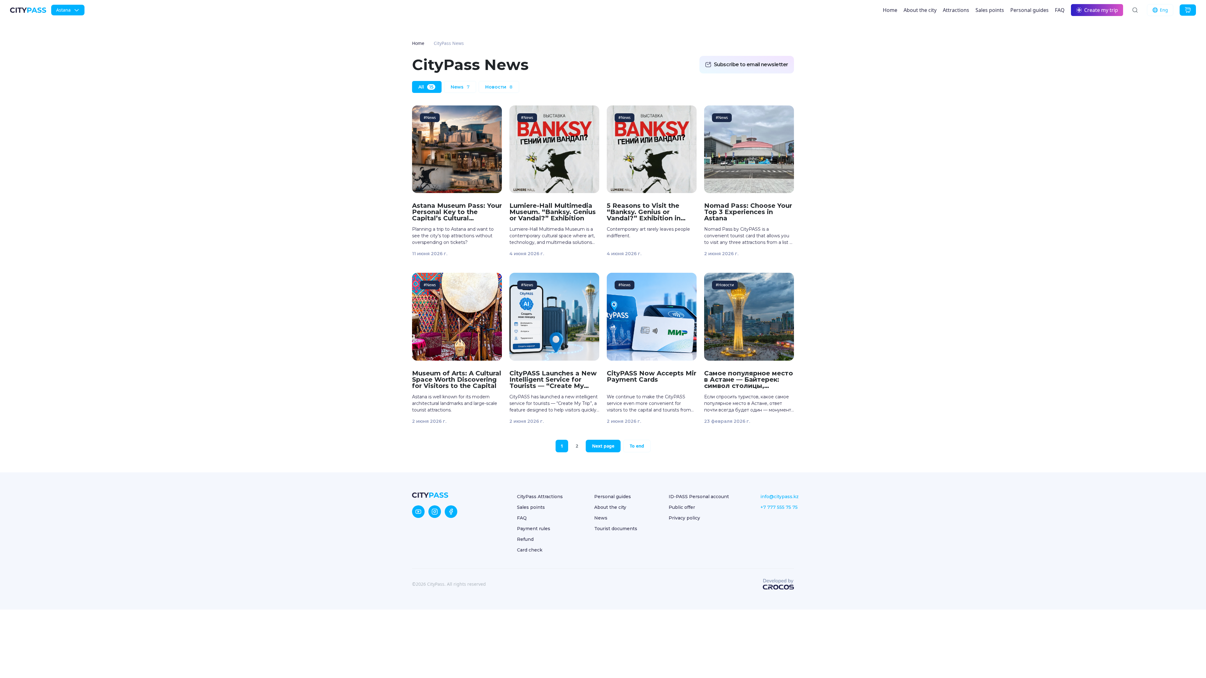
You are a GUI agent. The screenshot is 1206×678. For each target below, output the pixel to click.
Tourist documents (615, 528)
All (425, 87)
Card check (529, 550)
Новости (499, 87)
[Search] (1135, 10)
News (460, 87)
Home (890, 10)
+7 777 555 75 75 (779, 507)
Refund (525, 539)
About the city (920, 10)
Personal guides (1029, 10)
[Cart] (1188, 10)
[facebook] (451, 511)
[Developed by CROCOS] (778, 584)
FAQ (1060, 10)
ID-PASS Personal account (699, 496)
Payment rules (533, 528)
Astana (63, 10)
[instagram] (434, 511)
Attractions (956, 10)
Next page (603, 446)
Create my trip (1101, 10)
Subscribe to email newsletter (751, 64)
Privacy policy (684, 518)
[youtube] (418, 511)
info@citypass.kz (779, 496)
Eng (1164, 10)
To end (637, 446)
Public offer (682, 507)
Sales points (989, 10)
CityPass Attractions (540, 496)
